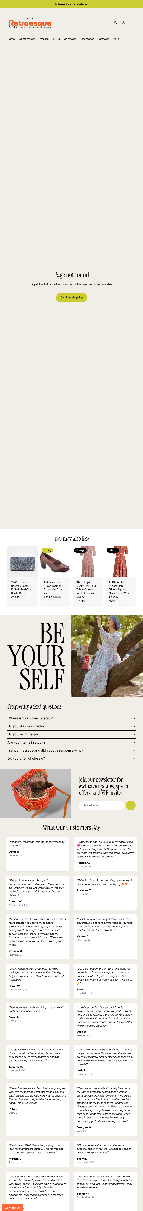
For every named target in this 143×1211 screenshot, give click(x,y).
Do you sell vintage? (22, 734)
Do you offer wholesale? (26, 758)
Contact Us (12, 1207)
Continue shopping (72, 297)
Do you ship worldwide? (25, 726)
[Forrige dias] (10, 561)
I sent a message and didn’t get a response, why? (45, 750)
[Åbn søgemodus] (115, 22)
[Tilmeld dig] (131, 805)
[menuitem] (11, 39)
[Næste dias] (35, 561)
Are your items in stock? (26, 742)
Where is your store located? (30, 718)
